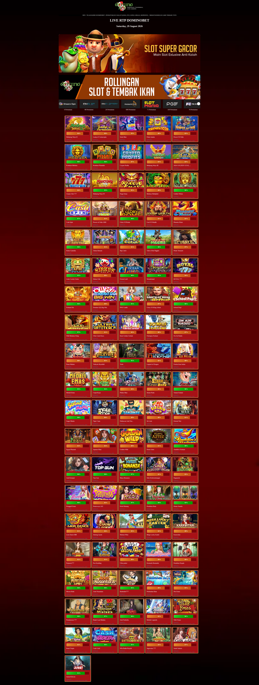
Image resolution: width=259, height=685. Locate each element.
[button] (198, 103)
